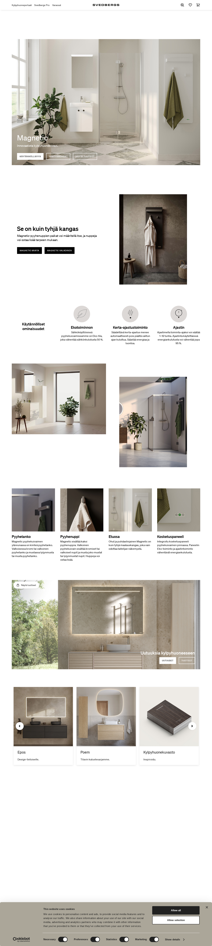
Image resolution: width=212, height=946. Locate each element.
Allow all (176, 910)
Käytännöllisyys (30, 156)
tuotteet (186, 660)
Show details (172, 939)
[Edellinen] (20, 726)
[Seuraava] (192, 726)
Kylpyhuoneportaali (22, 5)
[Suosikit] (190, 5)
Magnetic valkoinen (59, 250)
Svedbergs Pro (42, 5)
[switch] (95, 939)
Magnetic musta (29, 250)
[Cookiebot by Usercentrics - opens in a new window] (21, 939)
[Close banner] (207, 907)
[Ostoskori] (198, 5)
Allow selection (176, 920)
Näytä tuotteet (85, 156)
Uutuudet (167, 660)
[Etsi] (182, 5)
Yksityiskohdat (58, 156)
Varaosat (56, 5)
